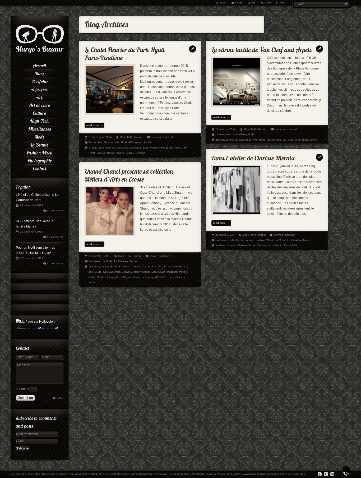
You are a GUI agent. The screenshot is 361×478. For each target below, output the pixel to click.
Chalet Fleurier (106, 147)
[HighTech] (39, 120)
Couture (262, 245)
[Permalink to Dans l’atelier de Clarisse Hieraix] (253, 156)
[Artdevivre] (39, 104)
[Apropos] (39, 88)
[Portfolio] (39, 81)
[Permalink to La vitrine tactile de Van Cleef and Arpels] (261, 48)
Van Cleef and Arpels (295, 139)
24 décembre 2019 (31, 205)
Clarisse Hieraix (246, 245)
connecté (231, 139)
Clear (60, 397)
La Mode (280, 240)
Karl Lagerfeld (111, 271)
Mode (251, 134)
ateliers (219, 139)
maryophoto (32, 328)
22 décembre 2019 (31, 231)
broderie (231, 245)
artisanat (94, 266)
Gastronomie (111, 142)
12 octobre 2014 (225, 129)
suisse (130, 152)
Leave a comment (162, 137)
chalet (92, 147)
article (222, 2)
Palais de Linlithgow (119, 277)
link (253, 2)
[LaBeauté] (39, 144)
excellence (135, 147)
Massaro (172, 271)
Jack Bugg (95, 271)
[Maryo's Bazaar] (40, 53)
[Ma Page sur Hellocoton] (35, 321)
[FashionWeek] (39, 152)
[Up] (346, 471)
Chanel (146, 266)
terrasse (140, 152)
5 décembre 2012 (99, 255)
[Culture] (39, 112)
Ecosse (168, 266)
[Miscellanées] (39, 128)
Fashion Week (264, 240)
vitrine (313, 139)
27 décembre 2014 (100, 137)
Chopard (122, 147)
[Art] (39, 96)
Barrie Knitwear (120, 266)
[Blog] (39, 73)
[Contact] (39, 168)
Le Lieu (148, 142)
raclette (120, 152)
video (283, 2)
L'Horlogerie (222, 134)
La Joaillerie (239, 134)
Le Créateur (294, 240)
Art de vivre (95, 142)
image (239, 2)
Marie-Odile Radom (131, 137)
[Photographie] (39, 160)
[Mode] (39, 136)
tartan (92, 282)
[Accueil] (39, 65)
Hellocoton (49, 328)
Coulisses (221, 240)
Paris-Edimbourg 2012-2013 (150, 277)
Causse (135, 266)
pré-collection (177, 277)
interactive (259, 139)
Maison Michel (141, 271)
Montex (101, 277)
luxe (177, 147)
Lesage (126, 271)
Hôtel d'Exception (131, 142)
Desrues (157, 266)
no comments (55, 210)
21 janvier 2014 (224, 234)
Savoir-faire (274, 139)
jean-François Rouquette (158, 147)
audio (267, 2)
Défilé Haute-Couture (241, 240)
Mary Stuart (158, 271)
